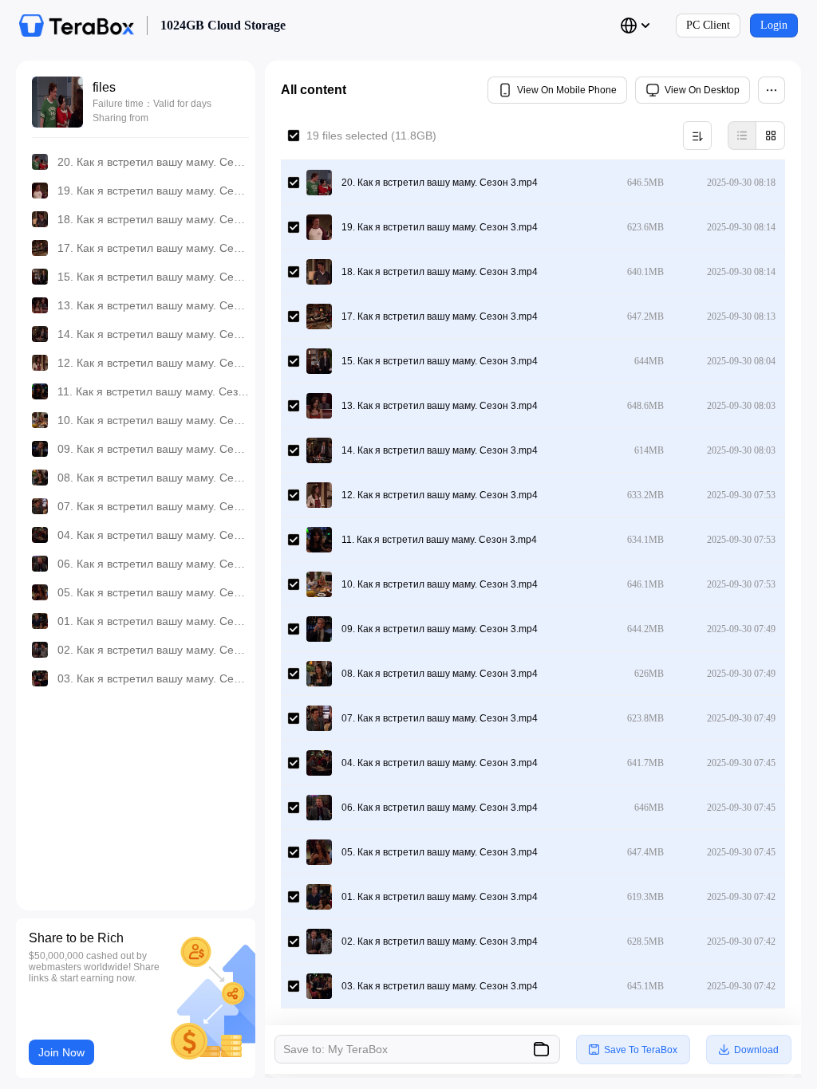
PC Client (708, 25)
